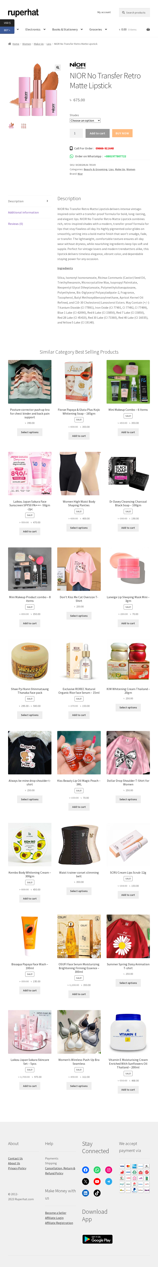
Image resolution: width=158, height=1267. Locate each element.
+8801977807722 (115, 156)
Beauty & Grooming (95, 169)
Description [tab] (16, 201)
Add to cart (97, 133)
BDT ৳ (9, 30)
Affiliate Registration (59, 1223)
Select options (30, 432)
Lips (49, 44)
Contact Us (15, 1158)
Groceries (95, 29)
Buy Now (122, 133)
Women (130, 169)
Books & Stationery (65, 29)
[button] (58, 67)
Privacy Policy (17, 1168)
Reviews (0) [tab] (15, 224)
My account (104, 12)
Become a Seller (55, 1213)
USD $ (9, 23)
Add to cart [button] (79, 436)
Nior (80, 173)
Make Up (39, 44)
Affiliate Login (54, 1218)
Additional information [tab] (23, 212)
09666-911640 (105, 148)
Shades (74, 115)
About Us (14, 1163)
